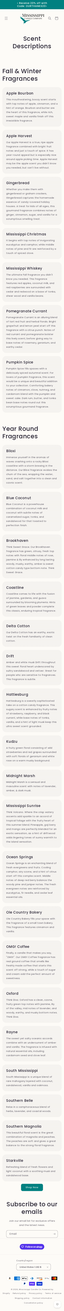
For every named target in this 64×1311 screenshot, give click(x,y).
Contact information (42, 1298)
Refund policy (19, 1293)
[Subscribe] (54, 1234)
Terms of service (53, 1293)
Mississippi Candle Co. (30, 1289)
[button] (6, 18)
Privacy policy (35, 1293)
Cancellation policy (33, 1303)
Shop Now (32, 1187)
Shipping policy (22, 1298)
